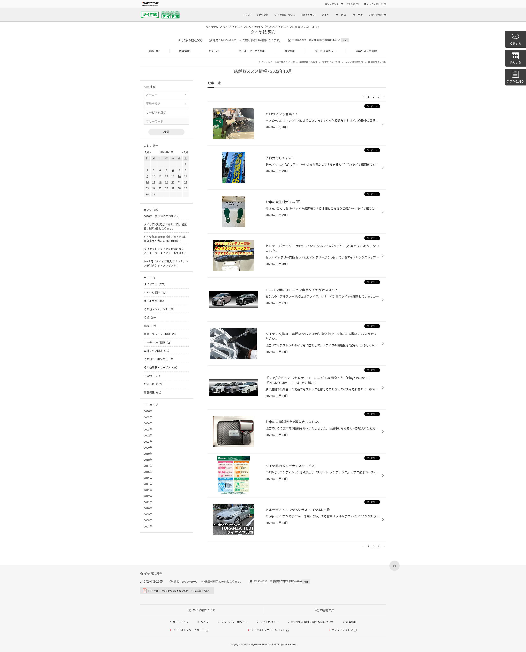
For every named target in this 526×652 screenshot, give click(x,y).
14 (179, 176)
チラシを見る (515, 81)
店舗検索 (262, 15)
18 (160, 182)
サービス (341, 15)
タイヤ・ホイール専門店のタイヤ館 (276, 62)
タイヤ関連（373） (155, 284)
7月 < (148, 152)
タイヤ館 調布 (263, 32)
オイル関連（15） (154, 301)
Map (345, 40)
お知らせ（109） (154, 384)
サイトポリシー (269, 622)
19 (166, 182)
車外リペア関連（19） (157, 351)
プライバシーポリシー (234, 622)
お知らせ (214, 51)
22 (185, 182)
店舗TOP (154, 51)
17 (153, 182)
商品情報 (290, 51)
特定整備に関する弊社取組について (312, 622)
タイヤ (325, 15)
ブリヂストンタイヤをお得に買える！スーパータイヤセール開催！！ (165, 251)
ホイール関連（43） (156, 292)
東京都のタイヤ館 (331, 62)
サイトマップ (181, 622)
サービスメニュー (325, 51)
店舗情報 (184, 51)
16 (147, 182)
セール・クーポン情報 (252, 51)
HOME (247, 15)
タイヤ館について (284, 15)
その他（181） (152, 376)
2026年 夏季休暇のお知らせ (161, 216)
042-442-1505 (192, 40)
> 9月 (185, 152)
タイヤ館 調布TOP (354, 62)
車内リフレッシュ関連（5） (160, 334)
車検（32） (150, 326)
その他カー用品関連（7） (159, 359)
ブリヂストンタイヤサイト (189, 630)
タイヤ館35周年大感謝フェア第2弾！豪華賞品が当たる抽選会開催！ (166, 239)
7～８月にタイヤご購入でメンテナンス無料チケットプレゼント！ (166, 263)
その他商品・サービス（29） (161, 367)
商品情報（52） (153, 392)
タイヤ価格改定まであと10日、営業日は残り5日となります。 (165, 226)
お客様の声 (376, 15)
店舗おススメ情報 (366, 51)
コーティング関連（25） (158, 342)
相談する (515, 43)
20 (172, 182)
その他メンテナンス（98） (160, 309)
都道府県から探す (308, 62)
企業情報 (351, 622)
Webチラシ (308, 15)
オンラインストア (373, 4)
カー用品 (357, 15)
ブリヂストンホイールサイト (268, 630)
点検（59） (150, 317)
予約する (515, 62)
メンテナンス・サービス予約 (340, 4)
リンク (205, 622)
